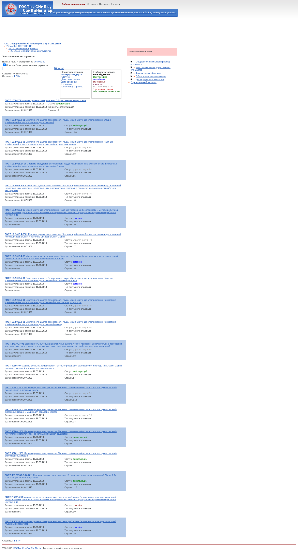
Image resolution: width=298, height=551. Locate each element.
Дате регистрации (70, 79)
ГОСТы (17, 548)
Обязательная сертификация (151, 76)
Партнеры (104, 4)
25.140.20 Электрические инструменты (31, 51)
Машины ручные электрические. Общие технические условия (45, 100)
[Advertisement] (76, 27)
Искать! (59, 68)
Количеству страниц (71, 86)
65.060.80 (40, 61)
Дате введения (69, 82)
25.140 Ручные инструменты (23, 48)
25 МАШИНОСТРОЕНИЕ (19, 46)
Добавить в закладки (74, 4)
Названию (66, 84)
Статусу (65, 77)
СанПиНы (36, 548)
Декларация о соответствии (150, 79)
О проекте (92, 4)
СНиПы (26, 548)
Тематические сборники (148, 73)
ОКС (32, 43)
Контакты (115, 4)
